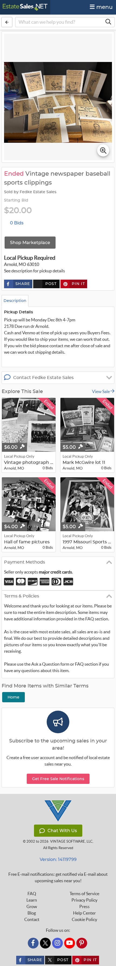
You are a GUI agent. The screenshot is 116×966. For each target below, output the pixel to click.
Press (84, 906)
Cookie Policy (84, 919)
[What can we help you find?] (108, 22)
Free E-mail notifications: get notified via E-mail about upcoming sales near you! (58, 877)
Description (15, 300)
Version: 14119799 (58, 859)
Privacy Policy (84, 900)
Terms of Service (84, 893)
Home (13, 697)
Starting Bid (16, 200)
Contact (31, 919)
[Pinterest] (81, 943)
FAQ (32, 893)
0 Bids (16, 222)
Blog (32, 913)
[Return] (6, 22)
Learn (31, 900)
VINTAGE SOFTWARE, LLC (71, 841)
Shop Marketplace (30, 242)
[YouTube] (69, 943)
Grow (31, 906)
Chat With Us (62, 830)
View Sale (101, 391)
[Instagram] (57, 943)
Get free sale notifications (58, 778)
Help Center (84, 913)
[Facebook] (33, 943)
